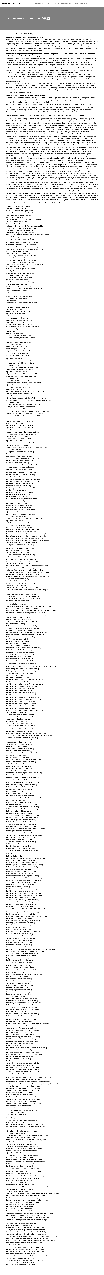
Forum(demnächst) (81, 3)
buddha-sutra (12, 3)
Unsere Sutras (38, 3)
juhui (50, 1272)
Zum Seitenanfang (71, 1272)
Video (48, 3)
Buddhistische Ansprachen (62, 3)
